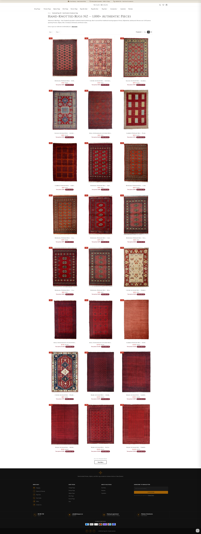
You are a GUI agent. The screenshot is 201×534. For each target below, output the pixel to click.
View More (100, 462)
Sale (70, 501)
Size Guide (38, 498)
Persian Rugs (47, 9)
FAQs (37, 501)
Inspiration (123, 9)
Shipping (38, 488)
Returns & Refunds (40, 491)
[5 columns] (151, 32)
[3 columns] (148, 32)
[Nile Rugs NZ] (100, 4)
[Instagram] (90, 531)
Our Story (103, 487)
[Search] (160, 4)
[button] (100, 1)
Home (49, 13)
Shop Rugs (37, 9)
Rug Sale (104, 9)
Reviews (130, 9)
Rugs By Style (83, 9)
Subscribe (151, 492)
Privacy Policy (151, 495)
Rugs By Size (94, 9)
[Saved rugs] (163, 4)
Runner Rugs (74, 9)
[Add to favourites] (80, 38)
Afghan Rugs (56, 9)
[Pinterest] (94, 531)
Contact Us (38, 504)
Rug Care (38, 494)
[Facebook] (86, 531)
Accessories (113, 9)
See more (74, 26)
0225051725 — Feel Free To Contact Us (124, 1)
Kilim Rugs (65, 9)
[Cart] (166, 4)
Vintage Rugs (72, 487)
